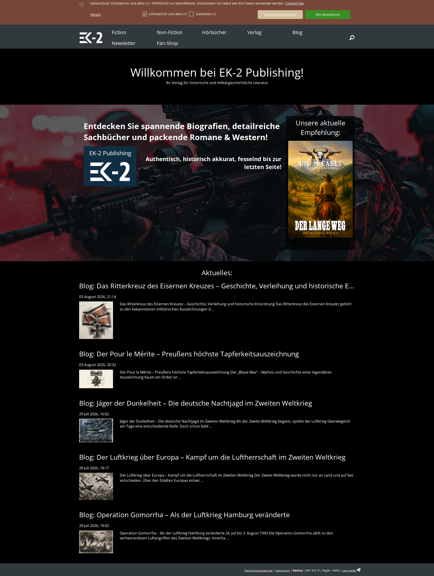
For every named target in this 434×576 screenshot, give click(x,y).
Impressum (283, 570)
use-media (349, 570)
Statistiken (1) (206, 14)
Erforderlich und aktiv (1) (168, 14)
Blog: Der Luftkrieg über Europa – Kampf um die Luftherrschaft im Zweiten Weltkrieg (212, 457)
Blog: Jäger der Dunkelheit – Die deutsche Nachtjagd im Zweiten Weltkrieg (195, 403)
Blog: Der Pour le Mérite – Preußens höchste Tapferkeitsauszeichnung (189, 353)
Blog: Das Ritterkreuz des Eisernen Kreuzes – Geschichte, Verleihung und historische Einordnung (230, 285)
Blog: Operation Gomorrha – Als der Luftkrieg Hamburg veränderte (184, 514)
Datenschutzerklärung (259, 570)
